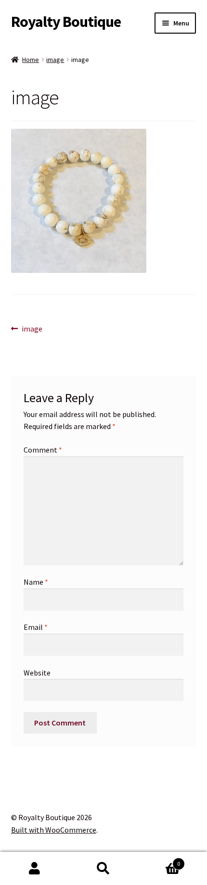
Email (36, 627)
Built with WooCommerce (53, 830)
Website (37, 672)
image (55, 59)
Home (30, 59)
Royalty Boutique (66, 21)
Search (103, 868)
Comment (43, 450)
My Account (34, 868)
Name (36, 582)
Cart (159, 860)
